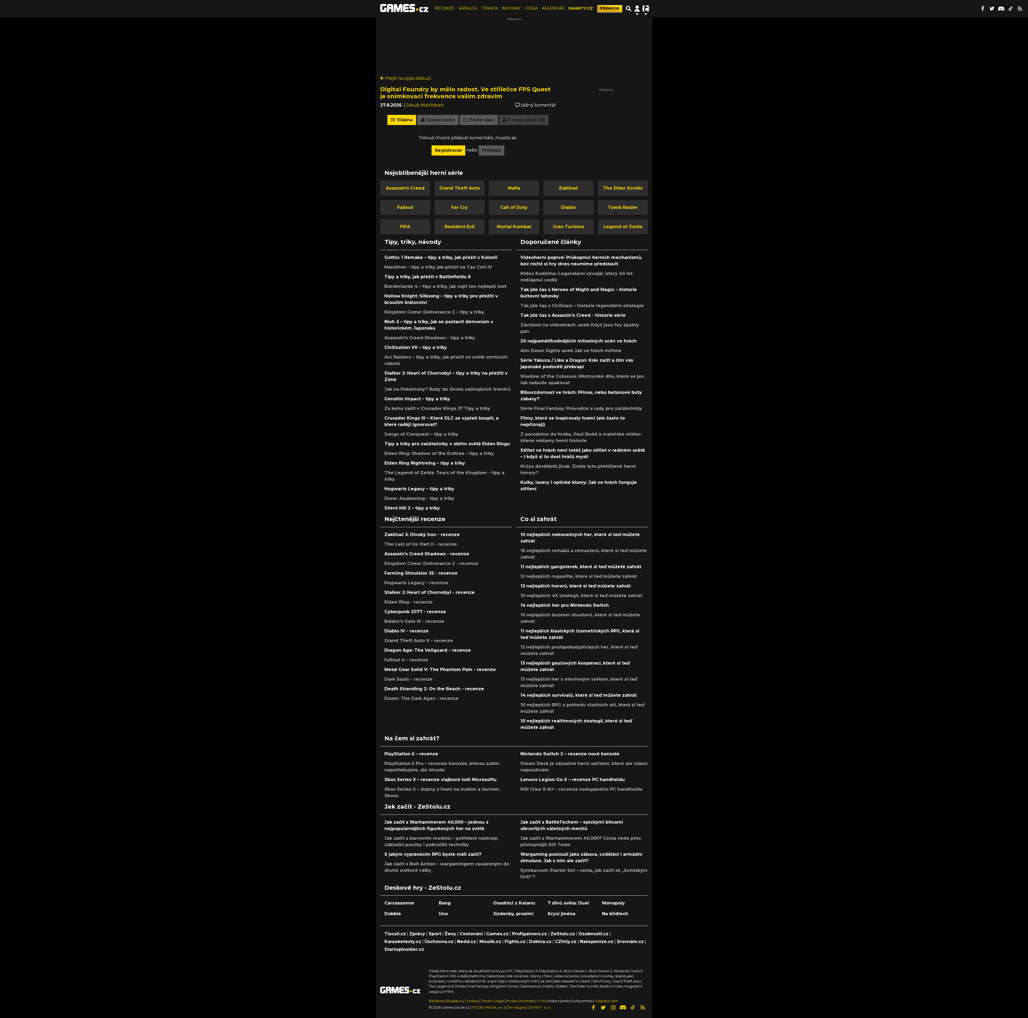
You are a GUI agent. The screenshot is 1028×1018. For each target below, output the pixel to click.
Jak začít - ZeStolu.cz (417, 806)
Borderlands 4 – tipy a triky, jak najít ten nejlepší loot (445, 286)
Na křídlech (615, 913)
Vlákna (404, 119)
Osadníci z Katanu (514, 903)
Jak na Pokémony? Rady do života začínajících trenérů (447, 389)
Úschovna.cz (439, 941)
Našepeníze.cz (596, 941)
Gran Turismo (568, 226)
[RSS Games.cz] (1020, 9)
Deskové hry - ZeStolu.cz (422, 887)
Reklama (436, 1001)
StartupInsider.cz (404, 949)
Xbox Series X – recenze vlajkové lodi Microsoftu (440, 779)
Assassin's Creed (405, 188)
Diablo (568, 207)
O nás (541, 1001)
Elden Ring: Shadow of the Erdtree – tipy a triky (439, 453)
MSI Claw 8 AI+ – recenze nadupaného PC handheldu (581, 789)
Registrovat (448, 150)
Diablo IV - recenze (406, 631)
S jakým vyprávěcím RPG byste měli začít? (432, 854)
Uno (443, 913)
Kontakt (527, 1001)
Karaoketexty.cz (402, 941)
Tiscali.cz (395, 933)
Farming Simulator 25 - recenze (421, 573)
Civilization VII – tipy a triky (415, 347)
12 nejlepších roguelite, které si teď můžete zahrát (578, 576)
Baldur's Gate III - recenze (414, 621)
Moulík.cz (490, 941)
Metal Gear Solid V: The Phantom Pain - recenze (440, 669)
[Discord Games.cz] (1001, 9)
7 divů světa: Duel (568, 903)
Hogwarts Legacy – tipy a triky (419, 488)
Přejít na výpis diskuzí (407, 78)
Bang (445, 903)
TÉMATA (490, 8)
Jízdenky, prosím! (513, 913)
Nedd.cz (466, 941)
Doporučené (440, 119)
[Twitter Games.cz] (992, 9)
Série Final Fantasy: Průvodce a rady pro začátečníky (581, 408)
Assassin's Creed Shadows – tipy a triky (429, 337)
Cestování (471, 933)
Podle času (481, 119)
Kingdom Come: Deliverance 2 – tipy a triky (434, 312)
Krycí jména (561, 913)
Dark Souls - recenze (408, 679)
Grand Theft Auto (459, 188)
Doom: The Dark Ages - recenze (421, 698)
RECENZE (444, 8)
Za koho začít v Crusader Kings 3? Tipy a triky (437, 408)
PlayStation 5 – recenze (411, 753)
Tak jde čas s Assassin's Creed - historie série (573, 315)
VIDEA (531, 8)
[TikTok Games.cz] (1011, 9)
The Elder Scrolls (622, 188)
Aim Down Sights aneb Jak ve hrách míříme (570, 350)
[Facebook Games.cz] (982, 9)
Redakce (454, 1001)
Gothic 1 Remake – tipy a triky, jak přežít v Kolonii (440, 257)
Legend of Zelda (622, 226)
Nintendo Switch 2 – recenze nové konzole (569, 753)
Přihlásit (491, 150)
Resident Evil (460, 226)
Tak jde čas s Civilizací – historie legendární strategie (582, 305)
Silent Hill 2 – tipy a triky (412, 508)
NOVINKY (511, 8)
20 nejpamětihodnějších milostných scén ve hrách (578, 341)
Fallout (405, 207)
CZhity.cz (565, 941)
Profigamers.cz (529, 933)
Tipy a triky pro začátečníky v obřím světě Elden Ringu (447, 443)
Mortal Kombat (514, 226)
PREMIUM (609, 8)
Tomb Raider (623, 207)
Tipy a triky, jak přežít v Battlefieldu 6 (427, 276)
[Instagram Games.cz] (613, 1008)
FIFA (405, 226)
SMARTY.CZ (580, 8)
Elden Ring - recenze (408, 602)
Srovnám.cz (630, 941)
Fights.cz (515, 941)
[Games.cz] (404, 8)
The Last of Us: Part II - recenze (420, 544)
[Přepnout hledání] (628, 8)
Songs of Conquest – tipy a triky (421, 434)
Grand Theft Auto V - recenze (418, 640)
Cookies (472, 1001)
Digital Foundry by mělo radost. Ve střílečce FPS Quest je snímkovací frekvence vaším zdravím (465, 93)
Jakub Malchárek (425, 105)
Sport (435, 933)
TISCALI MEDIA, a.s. (487, 1007)
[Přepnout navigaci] (637, 8)
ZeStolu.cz (562, 933)
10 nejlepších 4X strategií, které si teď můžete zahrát (581, 595)
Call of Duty (513, 207)
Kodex (513, 1001)
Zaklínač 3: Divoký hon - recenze (422, 534)
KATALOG (468, 8)
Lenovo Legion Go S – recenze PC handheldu (572, 779)
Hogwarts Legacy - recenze (416, 582)
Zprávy (417, 933)
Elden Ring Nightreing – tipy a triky (424, 463)
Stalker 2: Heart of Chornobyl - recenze (429, 592)
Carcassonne (399, 903)
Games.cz (497, 933)
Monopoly (613, 903)
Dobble (392, 913)
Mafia (514, 188)
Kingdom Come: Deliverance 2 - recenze (431, 563)
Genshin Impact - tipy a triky (417, 398)
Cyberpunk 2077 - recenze (415, 611)
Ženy (450, 933)
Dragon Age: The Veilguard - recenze (427, 650)
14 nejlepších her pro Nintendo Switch (564, 605)
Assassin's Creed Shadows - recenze (426, 553)
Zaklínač (568, 188)
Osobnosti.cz (594, 933)
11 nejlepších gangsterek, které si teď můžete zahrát (580, 566)
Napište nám (607, 1001)
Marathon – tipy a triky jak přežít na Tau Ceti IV (438, 267)
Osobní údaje (492, 1001)
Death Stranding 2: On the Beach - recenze (434, 688)
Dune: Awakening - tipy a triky (419, 498)
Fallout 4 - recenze (406, 659)
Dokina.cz (540, 941)
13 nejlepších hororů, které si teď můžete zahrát (575, 586)
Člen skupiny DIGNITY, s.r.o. (528, 1007)
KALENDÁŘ (553, 8)
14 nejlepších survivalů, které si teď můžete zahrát (578, 695)
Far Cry (459, 207)
